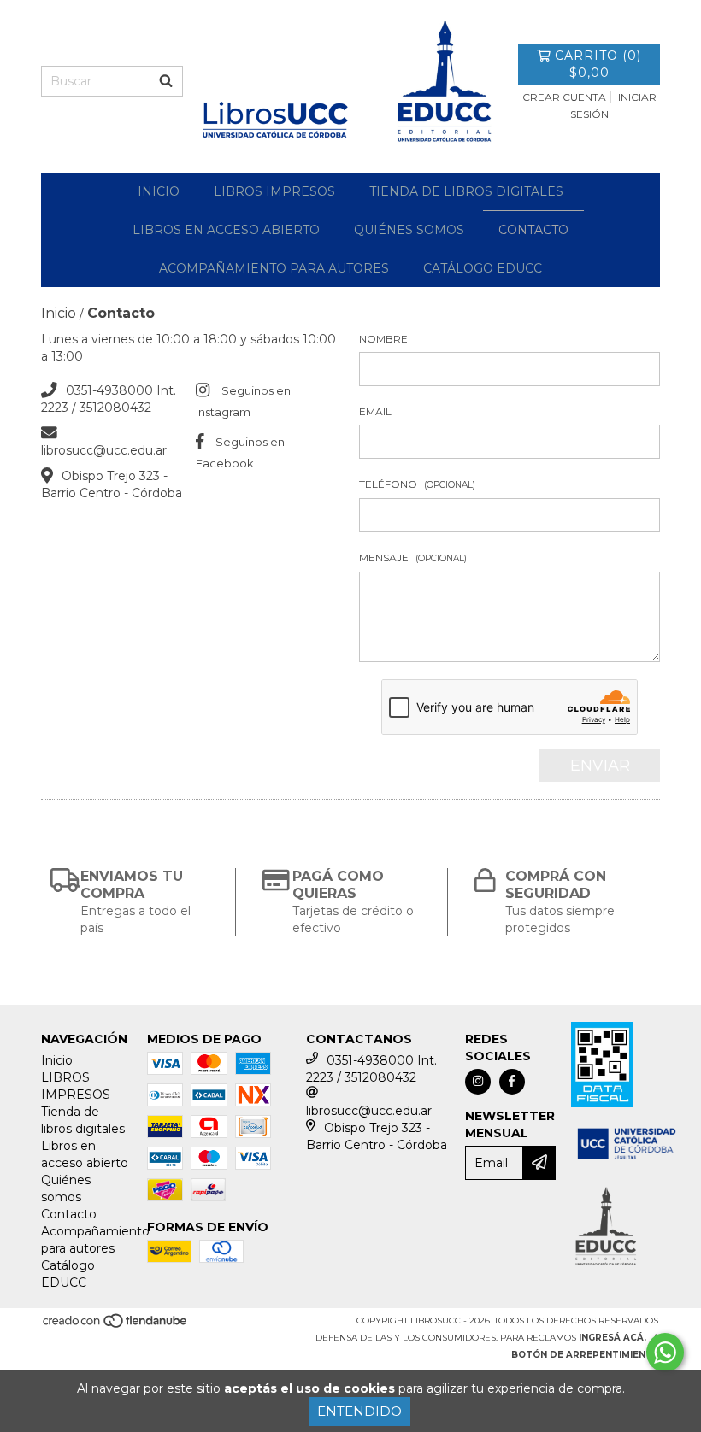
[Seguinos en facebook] (512, 1082)
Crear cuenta (564, 97)
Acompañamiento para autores (274, 268)
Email (375, 411)
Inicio (159, 191)
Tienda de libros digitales (466, 191)
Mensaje (413, 557)
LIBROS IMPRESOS (274, 191)
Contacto (533, 230)
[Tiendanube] (116, 1325)
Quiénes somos (409, 230)
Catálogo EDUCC (482, 268)
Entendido (359, 1411)
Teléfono (417, 484)
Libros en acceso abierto (226, 230)
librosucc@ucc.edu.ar (104, 450)
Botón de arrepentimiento (585, 1354)
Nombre (383, 338)
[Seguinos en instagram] (478, 1082)
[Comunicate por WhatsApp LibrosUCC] (665, 1352)
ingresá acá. (612, 1337)
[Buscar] (166, 81)
